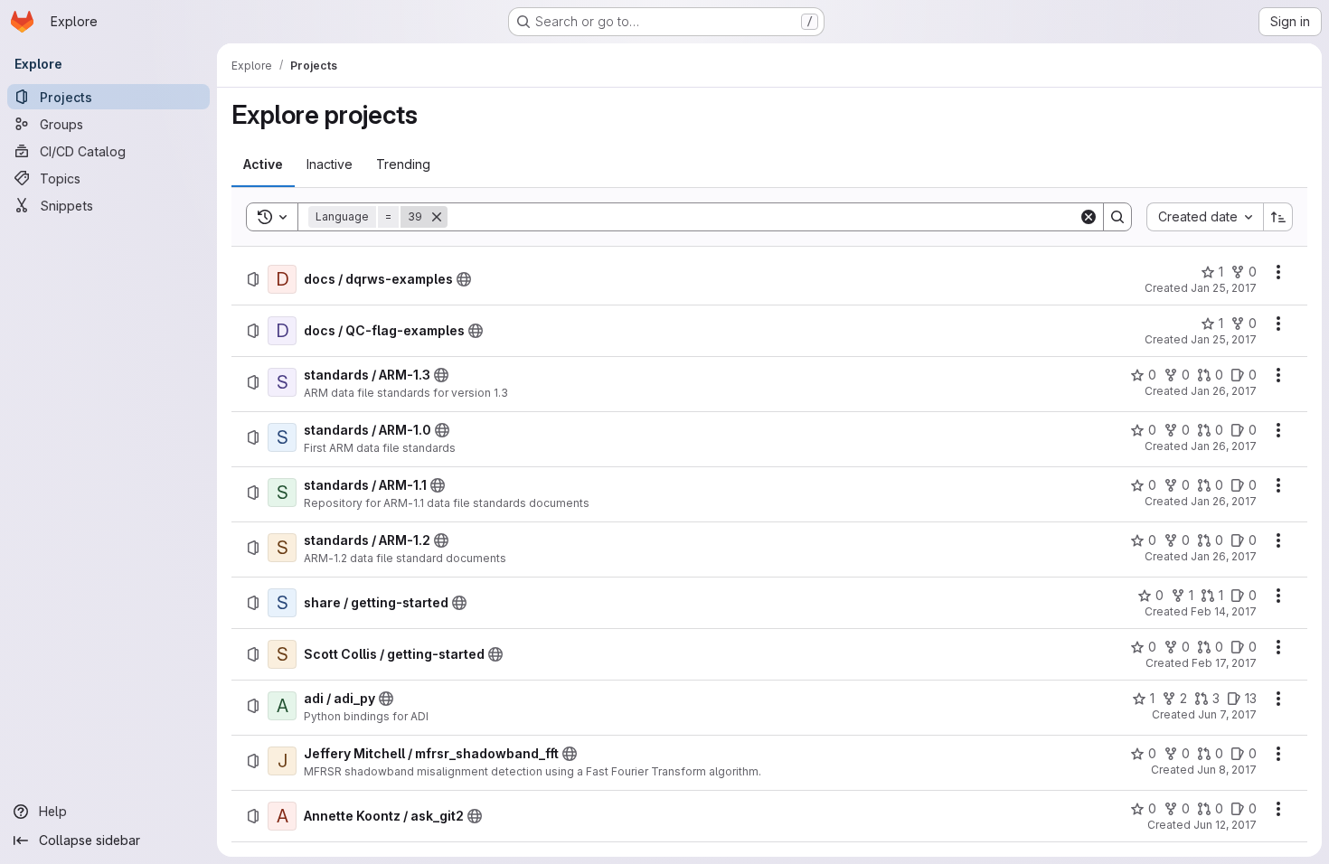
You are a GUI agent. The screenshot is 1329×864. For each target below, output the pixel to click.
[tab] (263, 164)
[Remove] (437, 217)
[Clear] (1088, 217)
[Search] (1117, 216)
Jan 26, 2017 (1224, 391)
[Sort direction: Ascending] (1278, 216)
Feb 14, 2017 (1224, 611)
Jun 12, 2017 (1225, 824)
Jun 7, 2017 (1227, 714)
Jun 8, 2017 (1227, 769)
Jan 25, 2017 (1224, 288)
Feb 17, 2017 (1224, 663)
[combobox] (1204, 216)
